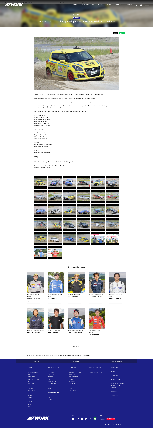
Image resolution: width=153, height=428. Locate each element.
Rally (49, 379)
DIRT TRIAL (51, 374)
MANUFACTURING (73, 377)
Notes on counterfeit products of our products (117, 385)
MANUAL (30, 397)
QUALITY (50, 397)
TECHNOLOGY (51, 395)
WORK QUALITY (54, 392)
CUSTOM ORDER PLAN (33, 379)
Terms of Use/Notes (33, 372)
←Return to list (76, 346)
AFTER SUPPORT (32, 393)
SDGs (70, 388)
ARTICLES (46, 355)
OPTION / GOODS (32, 381)
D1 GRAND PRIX (52, 383)
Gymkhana (51, 372)
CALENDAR (114, 375)
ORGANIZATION (73, 381)
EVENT (29, 406)
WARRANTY (30, 388)
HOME (28, 355)
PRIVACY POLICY (116, 379)
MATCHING (30, 370)
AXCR (49, 388)
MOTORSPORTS (37, 355)
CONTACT (114, 391)
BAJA (49, 386)
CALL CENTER (72, 390)
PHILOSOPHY (72, 370)
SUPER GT (50, 377)
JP (128, 4)
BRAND (29, 374)
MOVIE (113, 371)
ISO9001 (71, 386)
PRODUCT (76, 361)
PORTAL (36, 361)
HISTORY (71, 379)
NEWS (30, 402)
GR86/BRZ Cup (52, 381)
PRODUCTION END (32, 386)
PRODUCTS (32, 367)
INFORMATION (31, 390)
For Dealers (114, 395)
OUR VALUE (72, 374)
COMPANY (73, 367)
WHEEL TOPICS (32, 377)
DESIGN (50, 399)
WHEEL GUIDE (31, 383)
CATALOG (30, 395)
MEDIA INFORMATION (96, 372)
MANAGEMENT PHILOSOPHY (76, 372)
